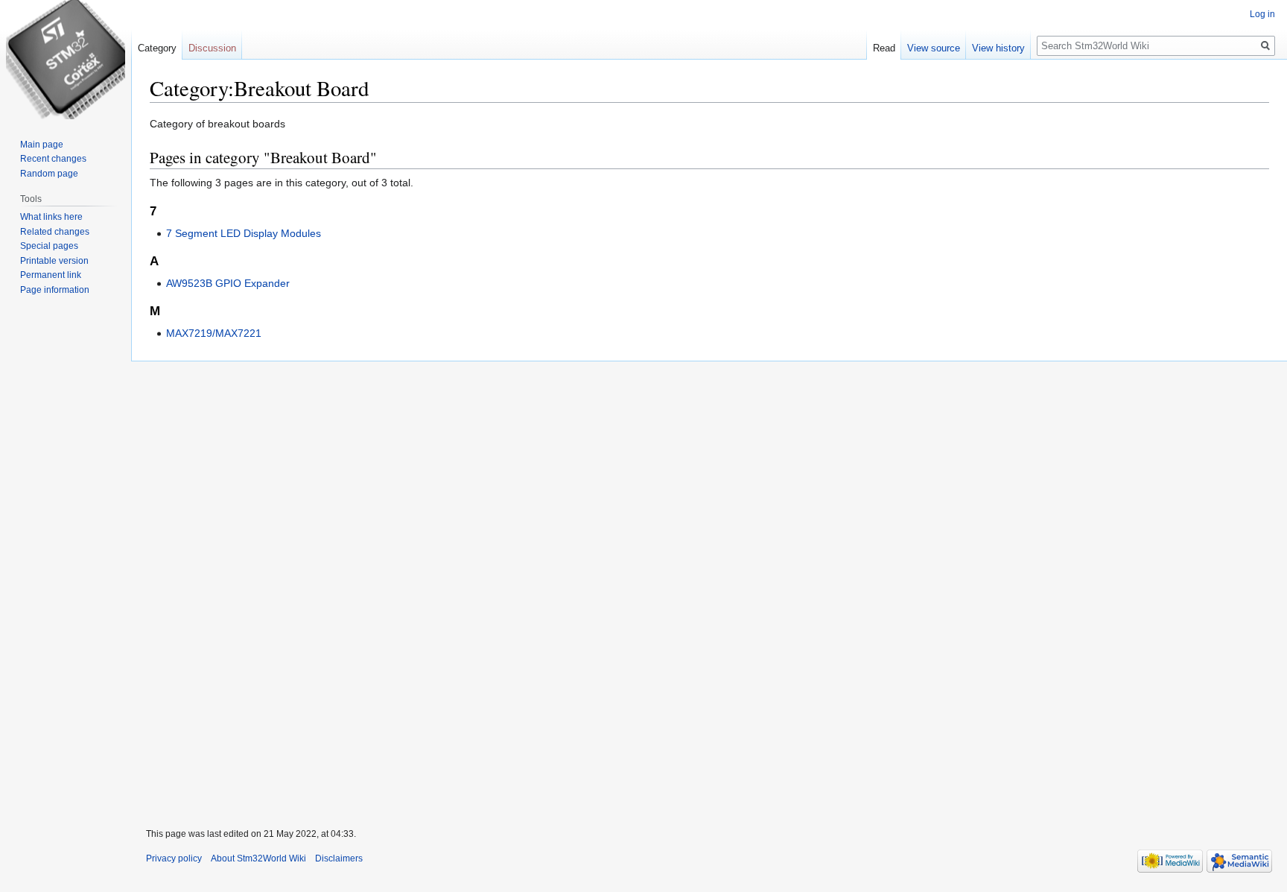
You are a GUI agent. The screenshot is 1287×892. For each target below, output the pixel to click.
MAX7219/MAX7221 (213, 333)
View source (933, 48)
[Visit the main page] (65, 59)
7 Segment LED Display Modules (243, 233)
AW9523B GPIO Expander (228, 283)
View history (998, 48)
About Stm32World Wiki (258, 858)
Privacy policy (174, 858)
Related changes (54, 232)
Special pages (49, 246)
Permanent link (50, 275)
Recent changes (53, 159)
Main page (41, 144)
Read (884, 48)
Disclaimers (339, 858)
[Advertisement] (578, 585)
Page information (54, 290)
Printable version (54, 261)
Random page (49, 173)
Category (157, 48)
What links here (51, 217)
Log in (1262, 14)
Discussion (212, 48)
